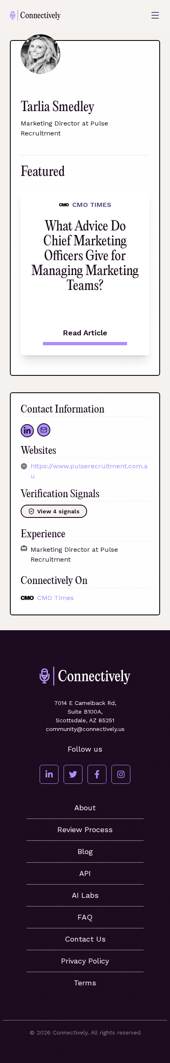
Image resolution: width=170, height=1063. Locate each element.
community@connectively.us (85, 729)
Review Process (85, 829)
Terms (85, 982)
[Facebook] (96, 774)
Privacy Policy (85, 960)
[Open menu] (155, 15)
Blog (85, 851)
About (85, 807)
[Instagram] (120, 774)
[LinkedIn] (49, 774)
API (85, 873)
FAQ (85, 917)
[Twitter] (73, 774)
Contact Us (85, 939)
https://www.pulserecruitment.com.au (89, 471)
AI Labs (85, 895)
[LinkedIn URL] (27, 430)
